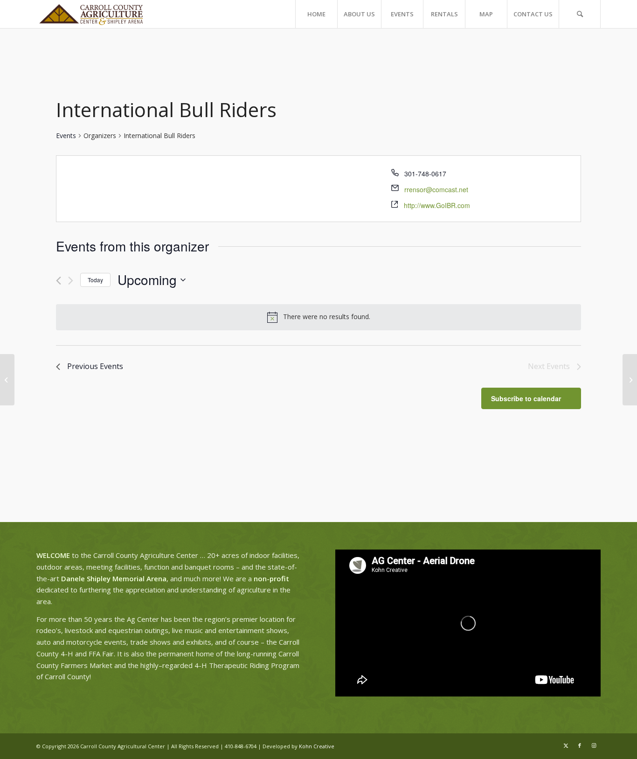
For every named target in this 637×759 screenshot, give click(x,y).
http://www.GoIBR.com (437, 205)
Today (95, 280)
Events (66, 135)
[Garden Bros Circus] (7, 379)
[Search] (580, 14)
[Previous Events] (58, 280)
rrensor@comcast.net (436, 189)
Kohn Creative (316, 746)
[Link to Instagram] (594, 745)
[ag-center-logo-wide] (91, 14)
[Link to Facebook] (580, 745)
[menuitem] (316, 14)
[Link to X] (566, 745)
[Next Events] (70, 280)
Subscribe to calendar (526, 398)
